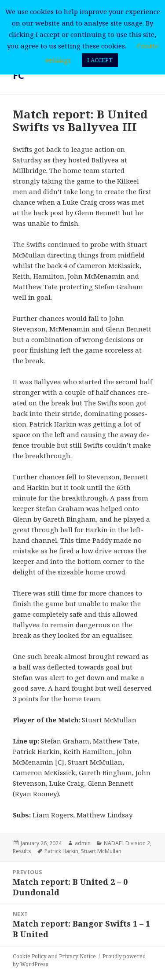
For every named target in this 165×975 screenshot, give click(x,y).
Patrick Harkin (61, 851)
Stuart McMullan (101, 851)
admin (83, 843)
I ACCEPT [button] (100, 60)
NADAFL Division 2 (127, 843)
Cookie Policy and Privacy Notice (54, 956)
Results (22, 851)
